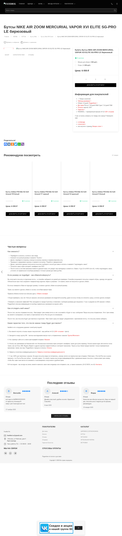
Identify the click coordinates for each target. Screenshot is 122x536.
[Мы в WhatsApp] (10, 453)
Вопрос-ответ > (98, 126)
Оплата (80, 107)
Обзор (7, 55)
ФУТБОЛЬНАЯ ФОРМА (87, 440)
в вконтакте (81, 124)
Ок (78, 528)
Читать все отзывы (61, 416)
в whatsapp (81, 122)
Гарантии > (81, 109)
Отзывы (31, 55)
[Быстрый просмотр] (30, 170)
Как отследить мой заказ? (19, 308)
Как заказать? (13, 251)
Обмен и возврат (42, 293)
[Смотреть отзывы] (9, 201)
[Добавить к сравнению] (30, 166)
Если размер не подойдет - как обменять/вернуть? (29, 275)
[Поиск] (115, 10)
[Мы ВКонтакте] (5, 453)
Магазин (47, 339)
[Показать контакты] (112, 4)
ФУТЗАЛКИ (84, 437)
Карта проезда (11, 441)
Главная (22, 3)
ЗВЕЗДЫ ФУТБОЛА (53, 3)
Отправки (45, 440)
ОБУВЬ (40, 3)
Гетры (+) (84, 65)
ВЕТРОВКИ (84, 442)
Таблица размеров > (84, 101)
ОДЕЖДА (30, 3)
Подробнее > (93, 103)
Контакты (99, 364)
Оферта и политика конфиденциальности (51, 352)
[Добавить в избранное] (30, 163)
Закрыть (98, 465)
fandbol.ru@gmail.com (14, 435)
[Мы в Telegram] (15, 453)
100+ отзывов (109, 111)
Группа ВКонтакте (73, 335)
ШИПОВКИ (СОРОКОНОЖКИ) (89, 431)
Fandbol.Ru (7, 431)
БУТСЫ (83, 434)
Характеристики (18, 55)
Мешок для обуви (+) (87, 62)
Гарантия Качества (47, 442)
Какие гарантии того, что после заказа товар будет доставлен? (35, 323)
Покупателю (69, 3)
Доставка (81, 105)
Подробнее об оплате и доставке (51, 456)
